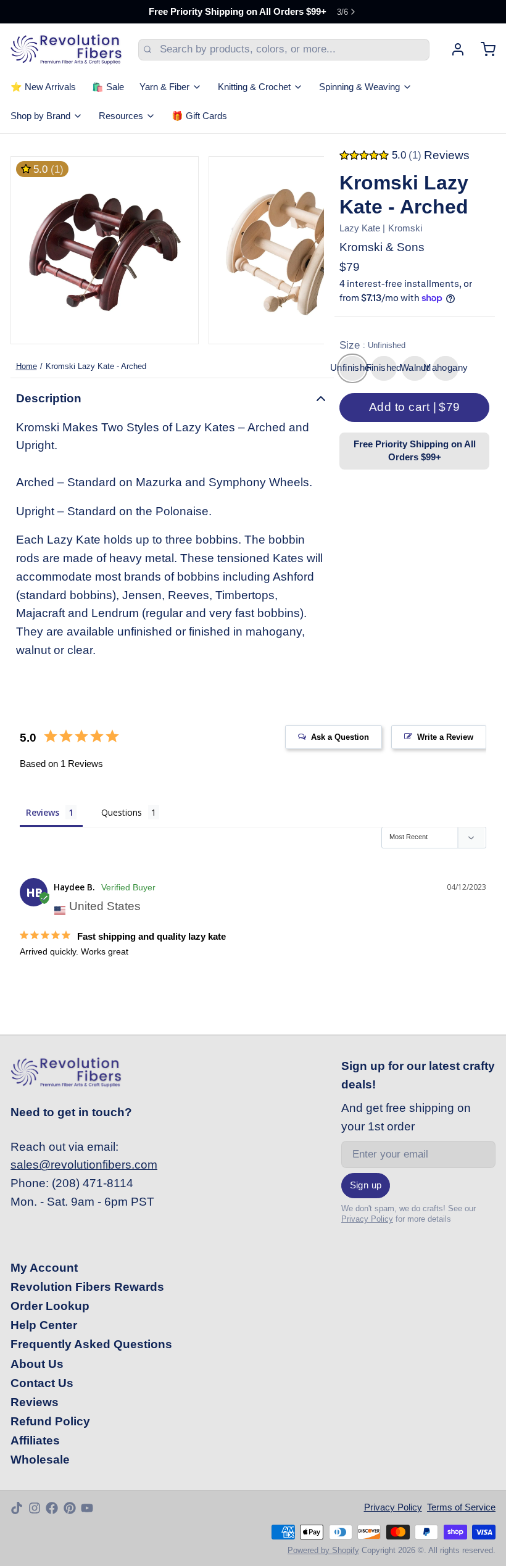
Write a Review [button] (445, 737)
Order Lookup (49, 1305)
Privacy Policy (367, 1219)
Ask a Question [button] (340, 737)
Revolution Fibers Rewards (87, 1286)
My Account (44, 1267)
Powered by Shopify (323, 1550)
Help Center (43, 1325)
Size (372, 345)
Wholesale (40, 1459)
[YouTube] (87, 1508)
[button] (414, 408)
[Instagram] (34, 1508)
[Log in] (452, 49)
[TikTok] (16, 1508)
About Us (37, 1363)
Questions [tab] (121, 812)
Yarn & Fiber (164, 87)
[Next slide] (304, 250)
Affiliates (35, 1440)
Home (26, 366)
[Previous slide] (30, 250)
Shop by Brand (40, 116)
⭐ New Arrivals (43, 87)
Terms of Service (461, 1507)
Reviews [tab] (42, 812)
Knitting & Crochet (254, 87)
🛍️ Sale (108, 87)
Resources (121, 116)
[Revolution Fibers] (66, 49)
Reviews (34, 1402)
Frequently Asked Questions (91, 1344)
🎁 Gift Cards (199, 116)
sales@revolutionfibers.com (83, 1164)
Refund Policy (50, 1421)
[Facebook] (52, 1508)
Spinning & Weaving (359, 87)
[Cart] (483, 49)
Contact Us (41, 1383)
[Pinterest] (70, 1508)
